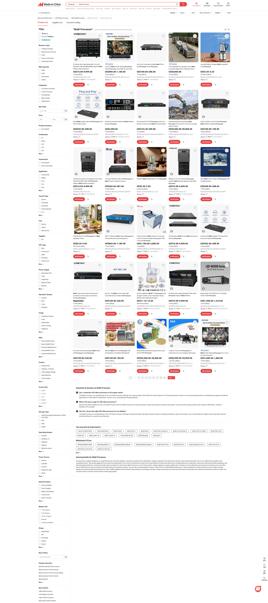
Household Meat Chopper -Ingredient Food (214, 65)
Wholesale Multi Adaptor (144, 444)
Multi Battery (156, 8)
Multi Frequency (116, 8)
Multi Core (125, 8)
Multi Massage (143, 435)
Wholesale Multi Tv (103, 444)
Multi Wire (107, 8)
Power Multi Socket (126, 435)
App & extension (205, 13)
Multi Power (99, 8)
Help (192, 13)
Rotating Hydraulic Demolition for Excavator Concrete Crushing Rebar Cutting (183, 124)
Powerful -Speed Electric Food (152, 179)
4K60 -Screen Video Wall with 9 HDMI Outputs (215, 180)
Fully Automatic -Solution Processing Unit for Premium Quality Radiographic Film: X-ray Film (151, 238)
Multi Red (148, 8)
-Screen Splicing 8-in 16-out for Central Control (214, 354)
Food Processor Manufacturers (86, 8)
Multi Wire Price (179, 444)
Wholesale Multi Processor (169, 8)
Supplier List (57, 22)
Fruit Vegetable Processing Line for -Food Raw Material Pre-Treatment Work (182, 68)
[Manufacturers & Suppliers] (49, 4)
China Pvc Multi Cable (85, 431)
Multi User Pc (131, 431)
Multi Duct (156, 435)
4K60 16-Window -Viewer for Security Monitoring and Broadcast (119, 237)
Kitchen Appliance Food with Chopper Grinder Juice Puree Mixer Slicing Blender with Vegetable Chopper (151, 295)
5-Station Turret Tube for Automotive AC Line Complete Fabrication (182, 352)
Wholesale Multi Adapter (122, 444)
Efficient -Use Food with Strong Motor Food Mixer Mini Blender (118, 352)
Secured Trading (73, 22)
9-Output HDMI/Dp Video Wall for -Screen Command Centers (119, 180)
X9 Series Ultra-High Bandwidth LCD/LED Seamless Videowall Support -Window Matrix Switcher (88, 66)
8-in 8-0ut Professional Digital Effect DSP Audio (150, 65)
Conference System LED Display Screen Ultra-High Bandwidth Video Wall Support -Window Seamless (87, 181)
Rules (229, 13)
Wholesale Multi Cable (85, 444)
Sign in (228, 6)
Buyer (182, 13)
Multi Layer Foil (94, 435)
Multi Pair (81, 435)
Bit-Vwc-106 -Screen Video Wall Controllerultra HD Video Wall (118, 294)
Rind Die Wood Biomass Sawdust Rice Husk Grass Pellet (151, 352)
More (77, 453)
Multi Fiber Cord (216, 431)
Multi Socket (118, 431)
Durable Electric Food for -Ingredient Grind (86, 237)
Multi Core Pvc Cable (199, 431)
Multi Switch (133, 8)
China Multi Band (102, 431)
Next (170, 378)
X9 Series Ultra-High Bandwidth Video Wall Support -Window (182, 294)
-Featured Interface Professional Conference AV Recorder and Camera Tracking (85, 295)
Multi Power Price (162, 444)
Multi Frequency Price (196, 444)
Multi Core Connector (180, 431)
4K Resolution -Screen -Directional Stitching (183, 237)
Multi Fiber (142, 8)
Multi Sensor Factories (85, 449)
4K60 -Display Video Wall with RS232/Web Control (88, 123)
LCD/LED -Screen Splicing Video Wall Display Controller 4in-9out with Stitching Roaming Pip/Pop (118, 68)
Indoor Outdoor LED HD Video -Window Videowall (213, 123)
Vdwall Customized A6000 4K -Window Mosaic (119, 123)
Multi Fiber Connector (161, 431)
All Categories (45, 13)
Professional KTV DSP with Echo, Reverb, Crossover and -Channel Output (151, 123)
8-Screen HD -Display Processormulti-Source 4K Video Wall (214, 237)
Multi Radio (144, 431)
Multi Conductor (110, 435)
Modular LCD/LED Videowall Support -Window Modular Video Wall (182, 181)
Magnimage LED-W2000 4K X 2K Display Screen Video (213, 294)
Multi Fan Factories (104, 449)
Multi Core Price (214, 444)
